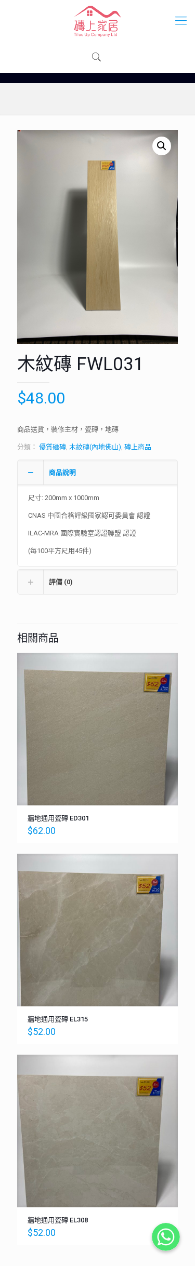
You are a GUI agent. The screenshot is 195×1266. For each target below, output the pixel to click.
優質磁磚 (52, 447)
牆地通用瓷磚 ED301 (58, 818)
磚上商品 (137, 447)
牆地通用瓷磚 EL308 (58, 1220)
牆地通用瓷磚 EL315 (58, 1019)
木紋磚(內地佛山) (95, 447)
